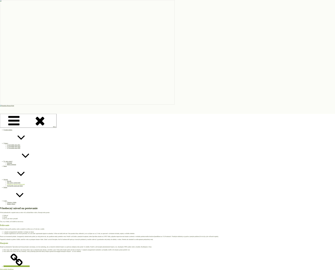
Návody (5, 179)
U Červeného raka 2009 (13, 148)
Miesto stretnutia (11, 164)
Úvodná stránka (7, 130)
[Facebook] (16, 266)
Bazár (5, 166)
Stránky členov (11, 204)
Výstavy (5, 143)
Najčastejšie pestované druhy (15, 186)
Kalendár (9, 163)
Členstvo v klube (11, 202)
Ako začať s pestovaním (13, 182)
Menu (54, 126)
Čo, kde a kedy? (7, 161)
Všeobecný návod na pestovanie (16, 184)
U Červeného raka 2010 (13, 146)
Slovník (9, 181)
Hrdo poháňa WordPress (7, 269)
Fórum (5, 187)
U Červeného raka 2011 (13, 145)
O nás (5, 201)
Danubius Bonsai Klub (6, 108)
